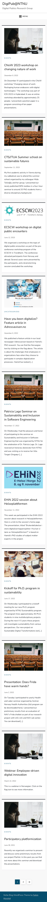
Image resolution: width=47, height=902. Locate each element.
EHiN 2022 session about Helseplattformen (20, 502)
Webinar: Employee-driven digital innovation (21, 773)
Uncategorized (11, 312)
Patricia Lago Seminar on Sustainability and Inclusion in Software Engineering (22, 415)
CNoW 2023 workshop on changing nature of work (21, 67)
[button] (23, 16)
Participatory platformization (22, 839)
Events (7, 58)
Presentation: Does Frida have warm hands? (20, 684)
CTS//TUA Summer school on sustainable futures (23, 159)
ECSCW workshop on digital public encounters (22, 229)
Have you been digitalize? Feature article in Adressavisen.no (20, 323)
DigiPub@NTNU (14, 3)
